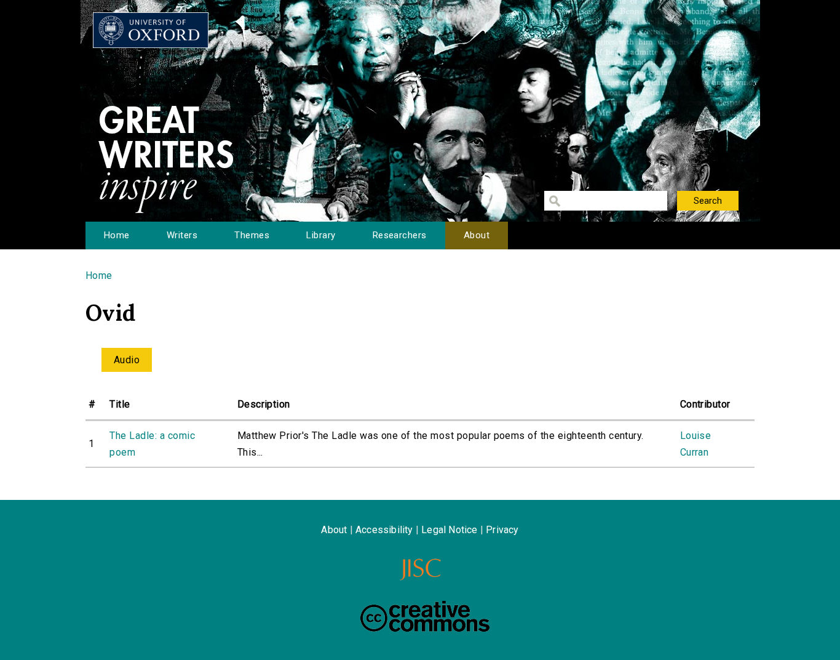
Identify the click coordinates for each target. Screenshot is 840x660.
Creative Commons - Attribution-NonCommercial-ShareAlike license (424, 616)
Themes (251, 235)
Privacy (502, 530)
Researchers (400, 235)
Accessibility (384, 530)
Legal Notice (449, 530)
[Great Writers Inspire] (150, 30)
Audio (127, 360)
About (476, 235)
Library (320, 235)
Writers (182, 235)
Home (117, 235)
